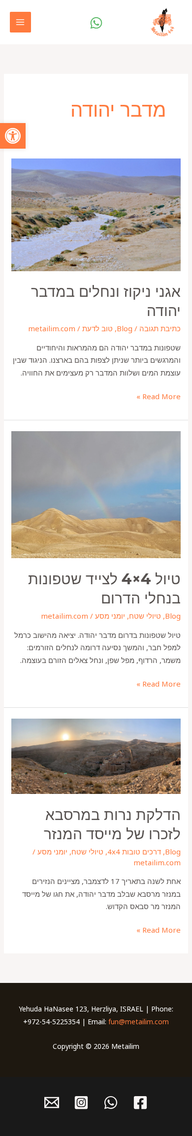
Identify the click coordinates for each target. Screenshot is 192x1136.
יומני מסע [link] (110, 616)
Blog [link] (124, 328)
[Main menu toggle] (20, 22)
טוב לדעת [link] (97, 328)
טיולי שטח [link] (145, 616)
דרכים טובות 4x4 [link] (134, 851)
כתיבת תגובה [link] (160, 328)
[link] (13, 136)
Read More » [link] (158, 395)
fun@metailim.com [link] (138, 1021)
